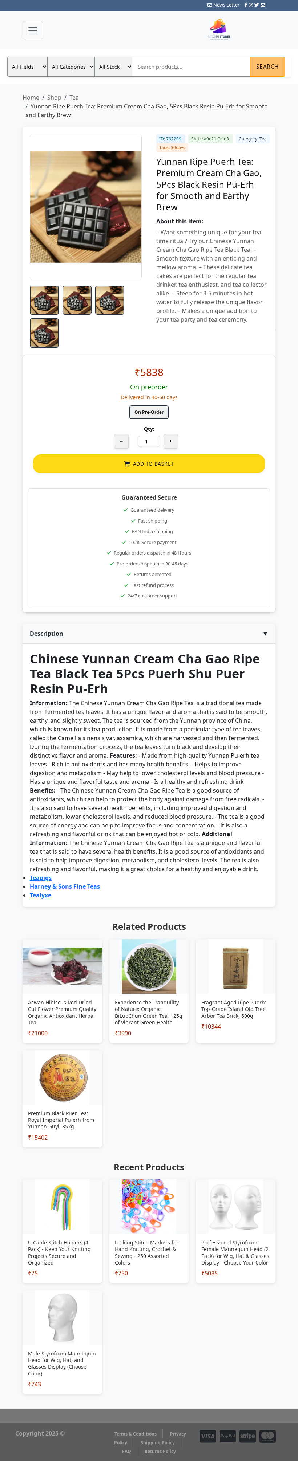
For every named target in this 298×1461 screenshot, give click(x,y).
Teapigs (41, 878)
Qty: (149, 428)
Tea (74, 98)
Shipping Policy (158, 1443)
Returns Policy (160, 1451)
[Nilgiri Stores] (239, 30)
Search (267, 67)
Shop (54, 98)
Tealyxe (40, 895)
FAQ (126, 1451)
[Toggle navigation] (33, 30)
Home (31, 98)
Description (149, 634)
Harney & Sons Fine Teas (65, 886)
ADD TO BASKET (153, 463)
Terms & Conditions (135, 1434)
